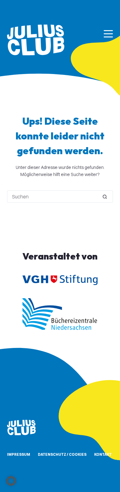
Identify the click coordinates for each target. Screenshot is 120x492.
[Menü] (108, 33)
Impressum (18, 454)
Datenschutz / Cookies (62, 454)
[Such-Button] (105, 196)
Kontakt (103, 454)
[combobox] (52, 196)
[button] (11, 481)
